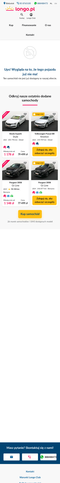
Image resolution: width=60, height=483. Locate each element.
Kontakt (30, 35)
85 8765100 (25, 3)
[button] (21, 16)
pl (51, 3)
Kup (11, 25)
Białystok (10, 3)
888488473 (42, 3)
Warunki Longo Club (30, 477)
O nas (48, 25)
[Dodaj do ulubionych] (25, 114)
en (56, 3)
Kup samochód (30, 214)
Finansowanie (29, 25)
